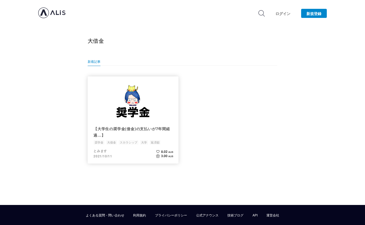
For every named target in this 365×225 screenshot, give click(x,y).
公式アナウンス (207, 215)
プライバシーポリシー (171, 215)
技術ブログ (235, 215)
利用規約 (139, 215)
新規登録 (313, 13)
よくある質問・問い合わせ (105, 215)
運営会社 (272, 215)
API (255, 215)
